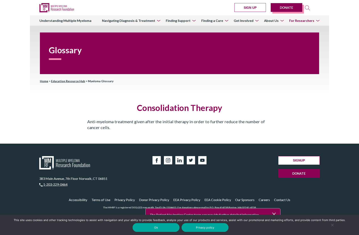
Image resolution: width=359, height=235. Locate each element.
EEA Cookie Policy (217, 200)
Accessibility (78, 200)
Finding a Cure (212, 20)
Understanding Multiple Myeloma (65, 20)
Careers (264, 200)
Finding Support (178, 20)
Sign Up (250, 7)
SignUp (299, 160)
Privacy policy (205, 227)
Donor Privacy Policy (154, 200)
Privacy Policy (124, 200)
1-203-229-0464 (55, 184)
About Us (271, 20)
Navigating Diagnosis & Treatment (128, 20)
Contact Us (282, 200)
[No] (332, 225)
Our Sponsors (244, 200)
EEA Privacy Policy (186, 200)
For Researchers (301, 20)
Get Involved (243, 20)
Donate (286, 7)
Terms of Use (100, 200)
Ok (156, 227)
